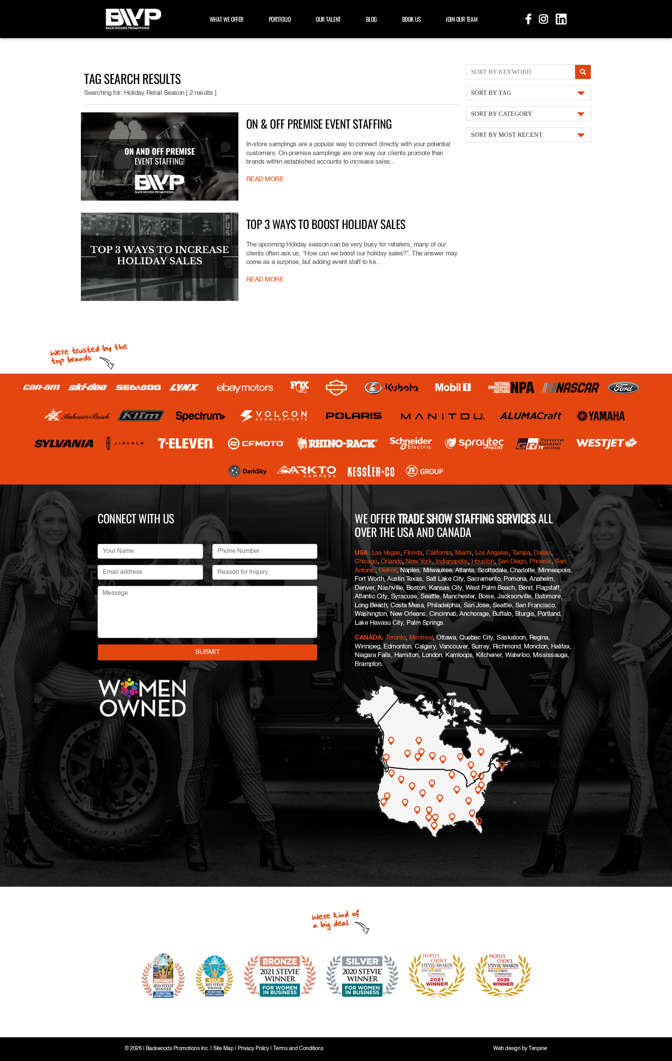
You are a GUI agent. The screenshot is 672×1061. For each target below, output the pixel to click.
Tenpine (537, 1048)
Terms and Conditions (298, 1048)
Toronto (395, 638)
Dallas (542, 553)
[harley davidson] (336, 387)
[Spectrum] (200, 416)
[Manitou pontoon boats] (443, 416)
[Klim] (141, 415)
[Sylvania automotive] (64, 443)
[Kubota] (391, 387)
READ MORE (265, 179)
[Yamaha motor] (601, 416)
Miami (463, 553)
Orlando (391, 561)
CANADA (368, 638)
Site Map (223, 1048)
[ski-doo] (88, 387)
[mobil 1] (453, 387)
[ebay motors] (245, 387)
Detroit (388, 570)
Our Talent (328, 19)
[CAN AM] (41, 387)
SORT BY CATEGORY (501, 113)
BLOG (371, 19)
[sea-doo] (138, 387)
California (439, 553)
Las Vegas (386, 553)
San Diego (512, 561)
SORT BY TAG (491, 92)
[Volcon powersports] (274, 416)
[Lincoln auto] (125, 443)
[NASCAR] (570, 387)
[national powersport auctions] (511, 387)
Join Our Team (461, 19)
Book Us (411, 19)
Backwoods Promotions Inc (177, 1048)
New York (419, 561)
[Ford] (623, 387)
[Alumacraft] (532, 416)
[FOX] (299, 387)
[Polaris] (354, 416)
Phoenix (540, 561)
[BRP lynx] (184, 387)
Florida (413, 553)
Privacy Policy (253, 1048)
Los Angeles (492, 553)
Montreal (421, 638)
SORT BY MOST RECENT (506, 134)
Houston (482, 561)
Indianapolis (452, 561)
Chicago (366, 561)
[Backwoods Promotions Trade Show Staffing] (133, 18)
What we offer (226, 19)
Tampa (521, 553)
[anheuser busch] (77, 415)
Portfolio (280, 19)
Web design (506, 1048)
